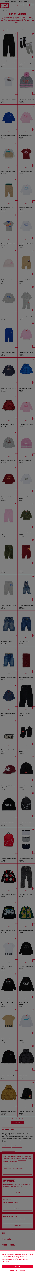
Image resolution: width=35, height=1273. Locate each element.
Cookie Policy (5, 1261)
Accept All (17, 1266)
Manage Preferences (7, 1259)
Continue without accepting (17, 1270)
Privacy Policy (22, 1259)
